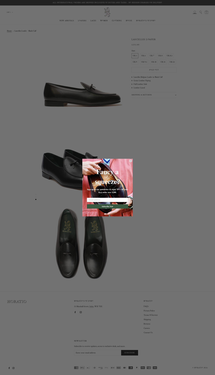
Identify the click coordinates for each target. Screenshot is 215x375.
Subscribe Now (107, 206)
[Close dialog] (131, 161)
